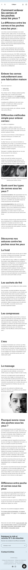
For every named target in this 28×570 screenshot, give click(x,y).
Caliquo (15, 557)
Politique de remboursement (8, 560)
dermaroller (4, 526)
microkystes (10, 526)
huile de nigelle (17, 526)
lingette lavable (20, 96)
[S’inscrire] (24, 545)
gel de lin (15, 524)
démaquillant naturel (14, 527)
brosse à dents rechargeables (10, 511)
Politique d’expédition (19, 562)
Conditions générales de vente (10, 563)
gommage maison (8, 524)
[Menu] (1, 4)
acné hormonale (22, 524)
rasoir (14, 513)
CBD (2, 527)
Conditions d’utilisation (9, 562)
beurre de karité (20, 522)
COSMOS (6, 527)
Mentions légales (20, 563)
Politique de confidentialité (20, 560)
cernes (23, 526)
